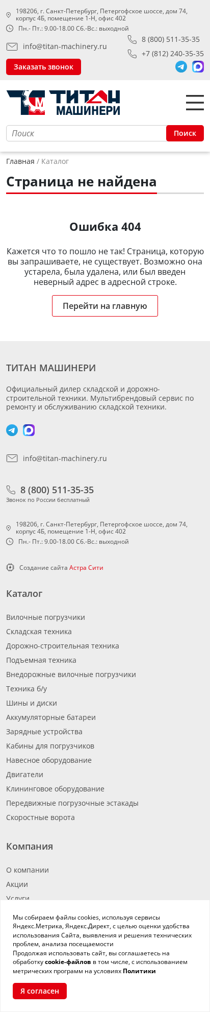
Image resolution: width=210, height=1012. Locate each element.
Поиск (185, 133)
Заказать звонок (43, 66)
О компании (27, 870)
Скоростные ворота (40, 817)
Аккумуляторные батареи (51, 717)
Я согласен (39, 991)
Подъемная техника (41, 660)
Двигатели (24, 774)
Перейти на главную (105, 305)
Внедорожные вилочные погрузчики (71, 674)
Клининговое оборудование (55, 788)
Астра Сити (86, 567)
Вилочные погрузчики (45, 617)
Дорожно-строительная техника (62, 645)
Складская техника (39, 631)
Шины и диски (31, 703)
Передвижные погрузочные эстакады (72, 803)
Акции (17, 884)
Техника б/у (26, 688)
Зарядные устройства (44, 731)
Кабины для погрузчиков (50, 746)
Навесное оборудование (49, 760)
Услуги (18, 898)
